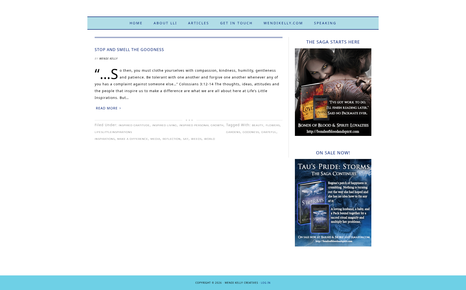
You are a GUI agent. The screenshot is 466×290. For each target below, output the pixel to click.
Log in (266, 282)
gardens (233, 132)
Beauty (257, 125)
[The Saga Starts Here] (333, 134)
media (155, 139)
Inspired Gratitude (134, 125)
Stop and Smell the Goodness (129, 49)
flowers (273, 125)
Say (186, 139)
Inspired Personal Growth (201, 125)
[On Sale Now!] (333, 245)
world (209, 139)
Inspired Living (164, 125)
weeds (196, 139)
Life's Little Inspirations (233, 10)
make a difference (132, 139)
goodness (251, 132)
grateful (268, 132)
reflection (172, 139)
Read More (107, 108)
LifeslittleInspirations (113, 132)
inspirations (105, 139)
